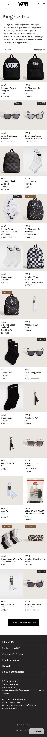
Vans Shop (26, 725)
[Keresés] (8, 4)
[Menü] (3, 4)
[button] (39, 50)
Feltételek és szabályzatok (23, 730)
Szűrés (8, 50)
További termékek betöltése (23, 622)
